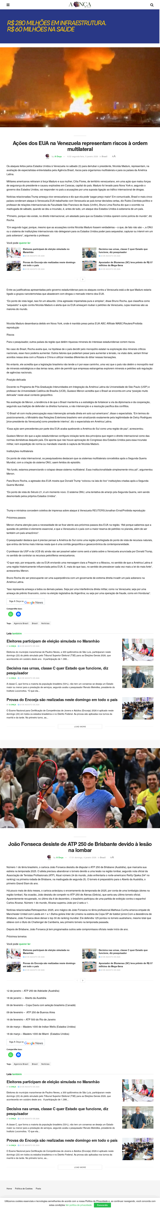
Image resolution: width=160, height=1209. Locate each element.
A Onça (58, 156)
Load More (80, 726)
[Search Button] (151, 4)
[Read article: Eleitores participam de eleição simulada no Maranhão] (14, 253)
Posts (38, 1188)
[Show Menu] (8, 4)
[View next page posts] (82, 279)
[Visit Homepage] (80, 5)
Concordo (102, 1205)
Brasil (104, 156)
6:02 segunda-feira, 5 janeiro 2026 (82, 156)
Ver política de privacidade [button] (79, 1205)
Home (9, 1188)
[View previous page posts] (77, 279)
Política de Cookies (24, 1188)
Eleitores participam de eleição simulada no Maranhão (46, 250)
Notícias (45, 623)
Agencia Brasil (21, 623)
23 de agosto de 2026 (34, 255)
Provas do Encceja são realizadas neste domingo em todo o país (49, 264)
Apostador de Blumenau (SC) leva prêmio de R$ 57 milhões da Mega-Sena (126, 264)
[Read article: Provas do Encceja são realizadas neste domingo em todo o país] (14, 266)
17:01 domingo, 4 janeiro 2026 (82, 857)
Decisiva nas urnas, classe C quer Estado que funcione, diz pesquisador (123, 250)
